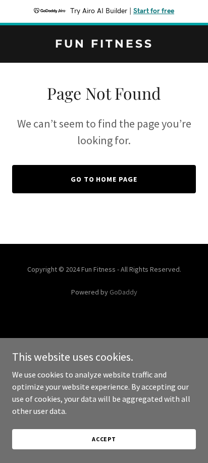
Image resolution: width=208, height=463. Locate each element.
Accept (104, 439)
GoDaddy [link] (123, 292)
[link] (104, 44)
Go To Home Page (104, 179)
